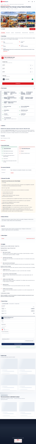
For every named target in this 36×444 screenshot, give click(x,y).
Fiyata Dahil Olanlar (18, 32)
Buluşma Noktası (31, 32)
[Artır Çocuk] (32, 69)
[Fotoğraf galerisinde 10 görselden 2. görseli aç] (22, 15)
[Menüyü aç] (34, 2)
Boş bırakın (3, 321)
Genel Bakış (3, 32)
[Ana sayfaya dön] (4, 2)
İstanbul (8, 4)
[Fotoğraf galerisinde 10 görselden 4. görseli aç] (22, 23)
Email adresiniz (4, 324)
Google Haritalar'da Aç (29, 238)
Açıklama (12, 32)
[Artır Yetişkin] (32, 65)
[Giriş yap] (32, 2)
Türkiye (5, 4)
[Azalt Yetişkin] (29, 65)
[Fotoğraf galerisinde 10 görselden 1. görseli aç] (9, 19)
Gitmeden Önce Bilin (25, 32)
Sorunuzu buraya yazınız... (5, 331)
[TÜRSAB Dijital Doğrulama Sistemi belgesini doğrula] (18, 441)
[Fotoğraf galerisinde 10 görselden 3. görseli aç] (31, 15)
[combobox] (18, 79)
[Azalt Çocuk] (29, 69)
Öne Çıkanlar (8, 32)
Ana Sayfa (2, 4)
